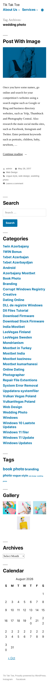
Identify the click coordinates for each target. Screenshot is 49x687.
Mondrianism (13, 343)
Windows (10, 418)
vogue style (11, 176)
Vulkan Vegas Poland (19, 396)
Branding (10, 284)
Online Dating (13, 369)
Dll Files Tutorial (15, 310)
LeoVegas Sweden (17, 337)
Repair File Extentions (20, 380)
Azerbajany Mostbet (19, 273)
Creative (9, 294)
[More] (42, 10)
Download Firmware (18, 316)
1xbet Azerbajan (16, 257)
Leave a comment (14, 183)
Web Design (12, 172)
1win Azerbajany (16, 246)
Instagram (8, 679)
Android (9, 268)
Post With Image (21, 41)
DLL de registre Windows (23, 305)
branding (32, 469)
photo (7, 475)
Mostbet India (14, 353)
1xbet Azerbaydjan (18, 262)
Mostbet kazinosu (17, 359)
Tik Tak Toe (11, 5)
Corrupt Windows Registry (24, 289)
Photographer (14, 375)
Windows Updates (17, 443)
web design (24, 176)
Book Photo (12, 278)
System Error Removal (20, 385)
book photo (13, 469)
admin (9, 168)
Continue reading (15, 154)
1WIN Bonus (12, 252)
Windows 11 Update (18, 438)
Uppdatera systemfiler (21, 391)
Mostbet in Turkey (17, 348)
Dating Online (13, 300)
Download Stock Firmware (23, 321)
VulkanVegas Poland (19, 401)
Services (29, 10)
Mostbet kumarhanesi (20, 364)
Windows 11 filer (16, 432)
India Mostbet (14, 327)
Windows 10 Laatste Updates (19, 425)
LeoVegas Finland (17, 332)
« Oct (11, 658)
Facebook (21, 679)
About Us (10, 10)
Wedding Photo (15, 412)
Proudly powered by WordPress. (30, 675)
